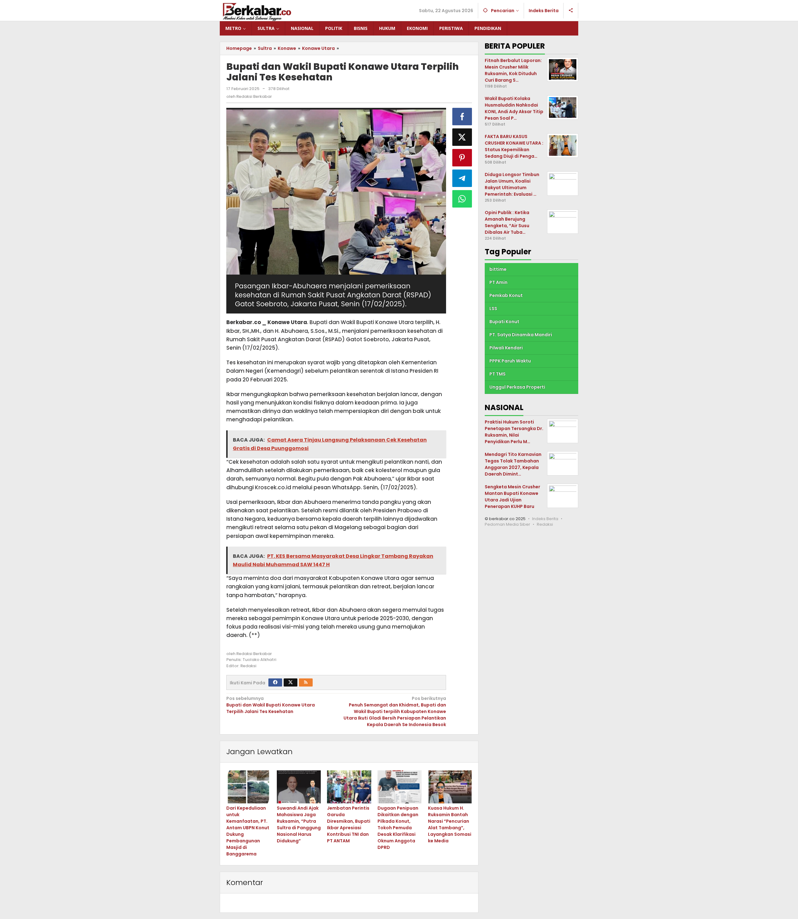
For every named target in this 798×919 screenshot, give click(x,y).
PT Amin (498, 282)
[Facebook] (275, 682)
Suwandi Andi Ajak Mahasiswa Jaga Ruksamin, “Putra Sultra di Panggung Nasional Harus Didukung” (299, 824)
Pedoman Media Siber (507, 524)
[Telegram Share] (462, 178)
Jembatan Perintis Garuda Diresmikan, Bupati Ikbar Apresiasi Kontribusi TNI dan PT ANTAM (348, 824)
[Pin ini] (462, 157)
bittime (498, 269)
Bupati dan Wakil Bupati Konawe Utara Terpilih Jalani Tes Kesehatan (270, 705)
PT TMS (497, 374)
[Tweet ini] (462, 137)
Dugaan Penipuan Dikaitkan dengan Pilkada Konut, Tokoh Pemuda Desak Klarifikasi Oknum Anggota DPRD (397, 827)
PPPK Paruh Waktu (510, 361)
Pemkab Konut (506, 295)
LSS (493, 308)
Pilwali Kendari (506, 348)
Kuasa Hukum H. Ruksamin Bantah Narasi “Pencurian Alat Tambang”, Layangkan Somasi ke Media (449, 824)
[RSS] (306, 682)
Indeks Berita (545, 519)
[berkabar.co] (257, 12)
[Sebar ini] (462, 116)
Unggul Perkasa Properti (517, 387)
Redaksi (545, 524)
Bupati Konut (504, 321)
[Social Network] (571, 10)
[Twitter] (290, 682)
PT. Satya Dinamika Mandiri (520, 335)
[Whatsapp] (462, 199)
